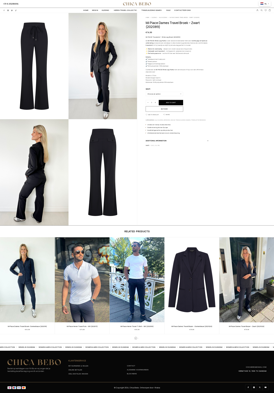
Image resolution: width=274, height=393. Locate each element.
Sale (168, 10)
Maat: (148, 89)
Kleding (105, 10)
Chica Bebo (134, 387)
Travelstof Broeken (198, 120)
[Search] (262, 10)
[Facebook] (4, 10)
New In (95, 10)
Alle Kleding (163, 17)
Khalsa (157, 387)
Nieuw (173, 120)
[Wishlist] (266, 10)
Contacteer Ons (182, 10)
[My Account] (257, 10)
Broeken (167, 120)
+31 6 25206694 (11, 3)
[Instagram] (8, 10)
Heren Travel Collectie (125, 10)
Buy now (164, 109)
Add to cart (171, 102)
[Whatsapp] (12, 10)
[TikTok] (16, 10)
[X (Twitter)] (260, 387)
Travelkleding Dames (151, 10)
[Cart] (270, 10)
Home (85, 10)
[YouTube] (265, 387)
